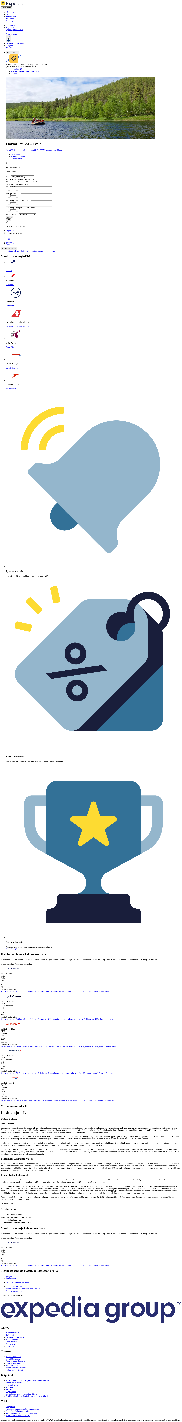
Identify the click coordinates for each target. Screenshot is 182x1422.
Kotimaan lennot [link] (12, 1365)
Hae (8, 220)
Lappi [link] (8, 237)
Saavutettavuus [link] (12, 1385)
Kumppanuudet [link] (12, 1339)
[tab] (15, 154)
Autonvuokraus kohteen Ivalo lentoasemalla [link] (23, 1289)
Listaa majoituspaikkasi (15, 43)
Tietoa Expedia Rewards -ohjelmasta (25, 71)
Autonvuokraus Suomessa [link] (16, 1368)
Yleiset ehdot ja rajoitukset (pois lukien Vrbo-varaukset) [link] (27, 1380)
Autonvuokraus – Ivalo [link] (15, 1287)
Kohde (8, 177)
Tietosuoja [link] (10, 1387)
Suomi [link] (8, 240)
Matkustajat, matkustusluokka (17, 182)
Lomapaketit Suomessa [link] (15, 1363)
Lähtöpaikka (11, 172)
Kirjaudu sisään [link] (12, 949)
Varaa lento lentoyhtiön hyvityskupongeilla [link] (22, 1413)
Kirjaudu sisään (12, 52)
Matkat (8, 48)
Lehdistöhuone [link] (12, 1342)
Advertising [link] (10, 1344)
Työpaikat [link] (10, 1335)
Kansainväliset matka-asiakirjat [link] (18, 1416)
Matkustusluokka (12, 214)
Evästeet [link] (9, 1389)
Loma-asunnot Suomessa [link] (16, 1361)
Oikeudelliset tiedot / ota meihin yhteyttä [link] (21, 1394)
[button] (91, 1106)
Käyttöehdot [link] (11, 1392)
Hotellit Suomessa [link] (13, 1359)
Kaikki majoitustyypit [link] (14, 1370)
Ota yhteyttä (10, 46)
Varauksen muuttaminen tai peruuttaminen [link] (22, 1409)
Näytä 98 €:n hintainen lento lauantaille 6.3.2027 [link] (35, 150)
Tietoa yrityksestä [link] (13, 1333)
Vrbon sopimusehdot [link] (14, 1383)
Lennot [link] (9, 242)
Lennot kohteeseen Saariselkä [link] (17, 1282)
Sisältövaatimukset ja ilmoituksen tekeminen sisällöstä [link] (27, 1396)
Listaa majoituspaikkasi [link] (15, 1337)
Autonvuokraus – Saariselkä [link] (17, 1291)
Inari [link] (8, 235)
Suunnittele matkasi (9, 249)
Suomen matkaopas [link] (13, 1357)
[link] (26, 12)
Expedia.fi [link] (10, 231)
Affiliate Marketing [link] (13, 1346)
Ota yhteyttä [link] (10, 1407)
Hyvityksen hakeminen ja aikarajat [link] (19, 1411)
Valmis (9, 217)
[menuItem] (8, 251)
